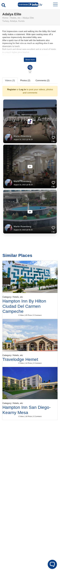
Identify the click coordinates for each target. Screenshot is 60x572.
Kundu (21, 21)
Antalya (13, 21)
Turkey (5, 21)
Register (11, 89)
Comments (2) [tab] (43, 80)
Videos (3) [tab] (10, 80)
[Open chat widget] (52, 564)
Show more (30, 60)
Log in (22, 89)
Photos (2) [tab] (25, 80)
